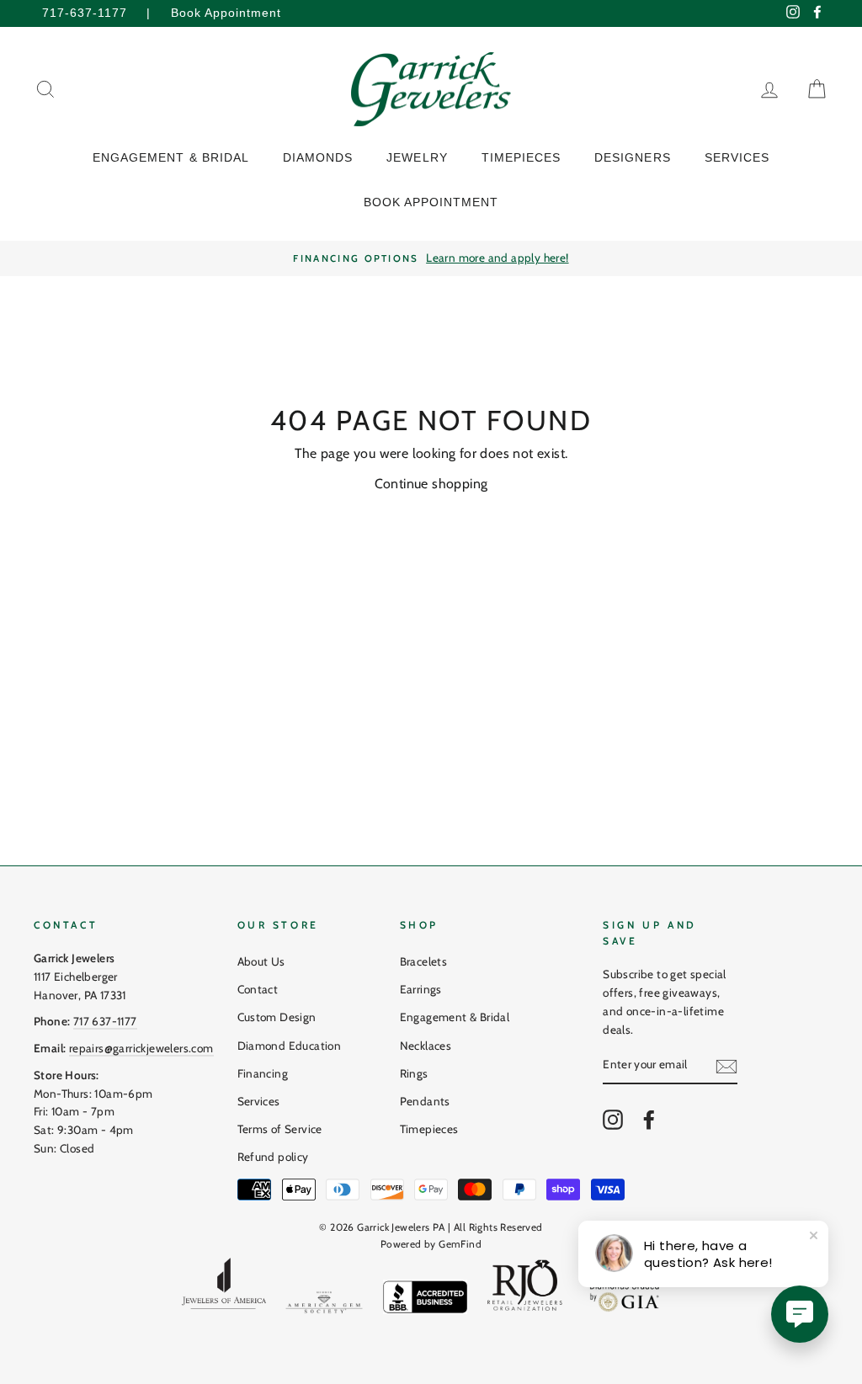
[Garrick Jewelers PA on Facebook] (649, 1120)
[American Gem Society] (324, 1306)
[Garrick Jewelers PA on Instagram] (613, 1120)
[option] (431, 258)
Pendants (425, 1101)
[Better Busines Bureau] (425, 1300)
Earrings (421, 989)
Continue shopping (431, 484)
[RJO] (525, 1289)
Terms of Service (279, 1129)
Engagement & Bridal (455, 1017)
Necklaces (426, 1045)
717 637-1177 (105, 1021)
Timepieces (429, 1129)
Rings (414, 1073)
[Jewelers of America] (224, 1289)
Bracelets (424, 961)
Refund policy (273, 1156)
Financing (263, 1073)
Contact (258, 989)
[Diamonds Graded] (625, 1298)
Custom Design (277, 1017)
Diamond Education (289, 1045)
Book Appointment (226, 13)
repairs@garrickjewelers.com (141, 1048)
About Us (261, 961)
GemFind (460, 1244)
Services (258, 1101)
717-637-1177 (84, 13)
